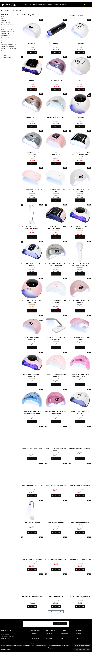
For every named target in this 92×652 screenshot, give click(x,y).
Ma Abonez (60, 624)
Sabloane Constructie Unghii (9, 44)
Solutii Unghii (6, 42)
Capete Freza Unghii (7, 29)
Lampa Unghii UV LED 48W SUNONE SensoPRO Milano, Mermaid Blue (32, 412)
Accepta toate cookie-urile (82, 645)
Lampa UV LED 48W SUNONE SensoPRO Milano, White (56, 301)
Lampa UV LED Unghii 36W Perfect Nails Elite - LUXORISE (56, 153)
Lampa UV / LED (17, 10)
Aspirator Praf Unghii (7, 26)
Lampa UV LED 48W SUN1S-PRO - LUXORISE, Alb (32, 42)
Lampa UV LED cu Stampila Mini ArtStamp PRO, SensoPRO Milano (56, 523)
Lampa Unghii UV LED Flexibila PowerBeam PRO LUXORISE (32, 523)
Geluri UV (5, 20)
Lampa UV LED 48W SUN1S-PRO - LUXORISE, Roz (32, 338)
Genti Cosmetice (47, 4)
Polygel (4, 18)
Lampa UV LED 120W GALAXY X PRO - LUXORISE (31, 79)
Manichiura (28, 4)
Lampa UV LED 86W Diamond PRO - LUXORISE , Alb (80, 79)
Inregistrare (78, 633)
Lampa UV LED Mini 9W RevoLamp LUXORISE (56, 42)
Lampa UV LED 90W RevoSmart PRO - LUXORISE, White (79, 116)
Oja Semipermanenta (8, 16)
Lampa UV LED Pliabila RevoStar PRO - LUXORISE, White (56, 338)
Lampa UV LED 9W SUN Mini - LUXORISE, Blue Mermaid (32, 486)
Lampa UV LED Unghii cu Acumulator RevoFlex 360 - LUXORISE (31, 227)
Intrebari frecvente (65, 636)
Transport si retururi (50, 641)
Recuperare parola (80, 636)
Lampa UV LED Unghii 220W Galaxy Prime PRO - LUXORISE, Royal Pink (55, 486)
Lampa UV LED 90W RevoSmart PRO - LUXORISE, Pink (31, 301)
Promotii (64, 4)
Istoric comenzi (79, 638)
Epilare (40, 4)
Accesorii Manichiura (8, 39)
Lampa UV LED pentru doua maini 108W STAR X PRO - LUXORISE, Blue (32, 560)
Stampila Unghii (6, 35)
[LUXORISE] (10, 4)
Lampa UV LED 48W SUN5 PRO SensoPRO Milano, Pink (79, 301)
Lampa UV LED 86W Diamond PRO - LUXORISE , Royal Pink (80, 523)
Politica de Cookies (35, 641)
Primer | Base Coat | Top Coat (9, 31)
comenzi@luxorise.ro (5, 638)
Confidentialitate (35, 638)
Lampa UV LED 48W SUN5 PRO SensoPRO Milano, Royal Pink (55, 412)
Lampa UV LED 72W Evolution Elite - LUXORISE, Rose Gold (32, 116)
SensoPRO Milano (7, 57)
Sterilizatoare (6, 28)
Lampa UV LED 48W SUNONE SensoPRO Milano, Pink (56, 375)
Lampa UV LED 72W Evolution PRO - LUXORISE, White (80, 42)
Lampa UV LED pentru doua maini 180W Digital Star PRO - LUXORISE (80, 486)
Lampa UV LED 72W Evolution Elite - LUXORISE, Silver (32, 153)
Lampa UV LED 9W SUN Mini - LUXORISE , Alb (56, 190)
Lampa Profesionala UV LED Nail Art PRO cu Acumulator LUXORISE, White (79, 264)
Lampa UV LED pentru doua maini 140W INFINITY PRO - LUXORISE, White (80, 153)
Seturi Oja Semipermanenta (9, 48)
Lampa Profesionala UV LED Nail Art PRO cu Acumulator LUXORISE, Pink (79, 449)
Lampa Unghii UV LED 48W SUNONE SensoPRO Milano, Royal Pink (80, 375)
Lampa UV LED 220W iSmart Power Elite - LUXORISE (31, 264)
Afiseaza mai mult (56, 612)
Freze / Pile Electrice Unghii (9, 24)
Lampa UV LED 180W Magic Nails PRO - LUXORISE (80, 412)
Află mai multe (63, 647)
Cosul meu (48, 636)
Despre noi (33, 633)
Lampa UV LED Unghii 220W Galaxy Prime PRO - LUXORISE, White (55, 449)
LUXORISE (5, 55)
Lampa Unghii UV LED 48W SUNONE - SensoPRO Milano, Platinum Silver (56, 116)
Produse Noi (57, 4)
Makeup (35, 4)
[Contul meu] (87, 4)
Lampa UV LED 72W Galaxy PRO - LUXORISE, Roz (31, 375)
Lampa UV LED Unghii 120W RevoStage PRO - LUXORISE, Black (32, 449)
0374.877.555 (6, 633)
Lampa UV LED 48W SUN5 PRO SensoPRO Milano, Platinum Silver (55, 264)
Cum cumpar (49, 633)
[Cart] (89, 4)
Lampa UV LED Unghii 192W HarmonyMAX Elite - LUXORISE (55, 560)
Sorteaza (72, 15)
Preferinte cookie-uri (6, 649)
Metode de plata (49, 638)
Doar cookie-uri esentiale (82, 649)
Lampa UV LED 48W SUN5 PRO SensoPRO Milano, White (79, 190)
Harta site (63, 638)
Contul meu (78, 641)
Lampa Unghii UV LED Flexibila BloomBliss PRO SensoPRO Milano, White (32, 597)
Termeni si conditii (35, 636)
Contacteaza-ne (64, 633)
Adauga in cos (32, 52)
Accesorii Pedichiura (8, 41)
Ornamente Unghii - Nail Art (9, 50)
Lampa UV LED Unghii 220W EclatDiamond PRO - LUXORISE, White (56, 597)
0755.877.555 (6, 634)
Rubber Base (6, 33)
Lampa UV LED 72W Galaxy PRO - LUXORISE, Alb (79, 227)
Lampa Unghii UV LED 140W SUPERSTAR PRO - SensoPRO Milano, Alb (80, 597)
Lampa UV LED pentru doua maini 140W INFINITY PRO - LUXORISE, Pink (56, 227)
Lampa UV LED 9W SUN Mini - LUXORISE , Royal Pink (80, 338)
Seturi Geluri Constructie (8, 46)
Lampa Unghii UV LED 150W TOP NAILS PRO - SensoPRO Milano (80, 560)
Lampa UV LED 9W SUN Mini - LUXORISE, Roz (32, 190)
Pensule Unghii (6, 37)
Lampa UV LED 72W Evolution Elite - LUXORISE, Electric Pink (56, 79)
